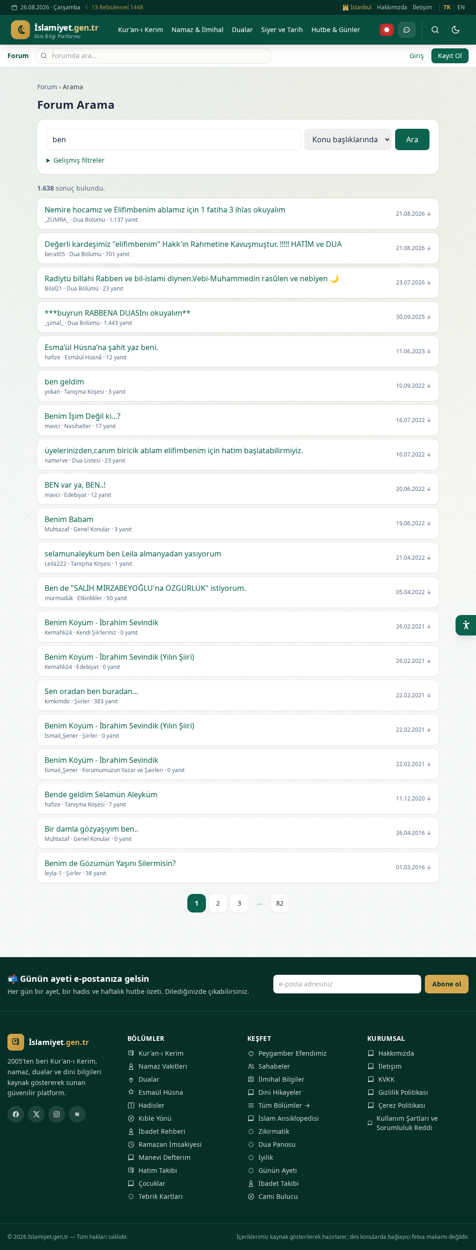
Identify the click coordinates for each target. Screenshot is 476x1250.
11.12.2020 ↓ (413, 798)
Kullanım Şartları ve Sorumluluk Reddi (407, 1123)
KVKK (386, 1079)
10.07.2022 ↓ (413, 454)
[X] (36, 1114)
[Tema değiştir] (455, 29)
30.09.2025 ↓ (413, 317)
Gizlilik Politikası (403, 1092)
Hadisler (152, 1105)
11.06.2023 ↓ (413, 351)
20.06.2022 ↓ (413, 489)
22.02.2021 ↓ (413, 695)
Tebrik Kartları (161, 1196)
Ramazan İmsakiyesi (170, 1144)
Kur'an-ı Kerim (161, 1053)
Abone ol (446, 983)
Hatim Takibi (158, 1170)
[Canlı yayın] (387, 30)
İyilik (265, 1157)
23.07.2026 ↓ (413, 282)
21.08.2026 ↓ (413, 214)
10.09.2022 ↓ (413, 386)
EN (461, 7)
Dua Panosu (277, 1144)
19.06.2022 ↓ (413, 523)
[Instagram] (56, 1114)
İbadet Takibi (278, 1183)
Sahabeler (274, 1066)
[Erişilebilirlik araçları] (466, 625)
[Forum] (406, 29)
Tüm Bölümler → (284, 1105)
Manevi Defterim (165, 1157)
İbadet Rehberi (162, 1131)
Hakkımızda (392, 7)
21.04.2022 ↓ (413, 558)
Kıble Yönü (155, 1118)
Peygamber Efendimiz (292, 1053)
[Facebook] (15, 1114)
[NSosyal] (77, 1114)
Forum (18, 55)
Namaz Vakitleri (163, 1066)
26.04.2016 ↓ (413, 833)
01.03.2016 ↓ (413, 867)
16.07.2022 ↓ (413, 420)
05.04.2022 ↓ (413, 592)
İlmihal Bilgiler (281, 1079)
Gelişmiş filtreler (79, 160)
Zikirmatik (273, 1131)
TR (446, 7)
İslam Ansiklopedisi (288, 1118)
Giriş (417, 55)
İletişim (422, 7)
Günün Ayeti (277, 1170)
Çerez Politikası (401, 1105)
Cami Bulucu (278, 1196)
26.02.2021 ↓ (413, 626)
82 (280, 903)
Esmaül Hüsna (161, 1092)
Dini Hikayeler (280, 1092)
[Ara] (435, 29)
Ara (412, 139)
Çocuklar (152, 1183)
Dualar (149, 1079)
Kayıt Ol (450, 55)
